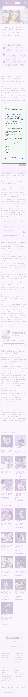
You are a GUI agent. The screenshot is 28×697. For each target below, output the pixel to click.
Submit (14, 157)
